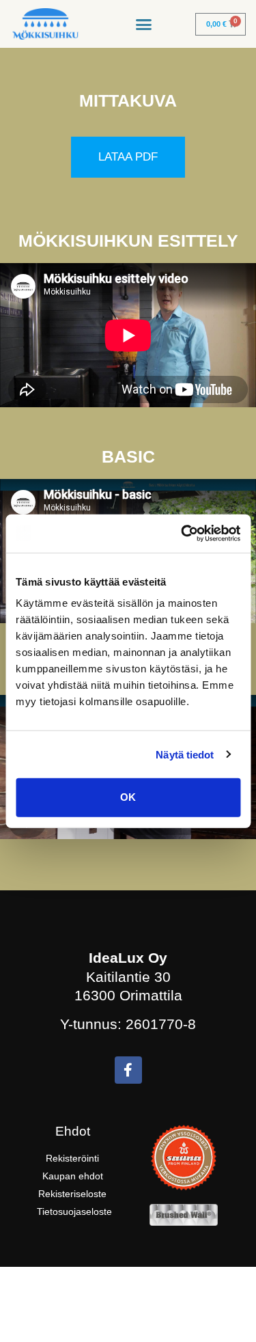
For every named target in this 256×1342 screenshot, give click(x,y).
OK (128, 797)
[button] (144, 24)
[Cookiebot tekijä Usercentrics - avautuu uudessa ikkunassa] (182, 534)
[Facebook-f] (128, 1070)
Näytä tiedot (185, 754)
